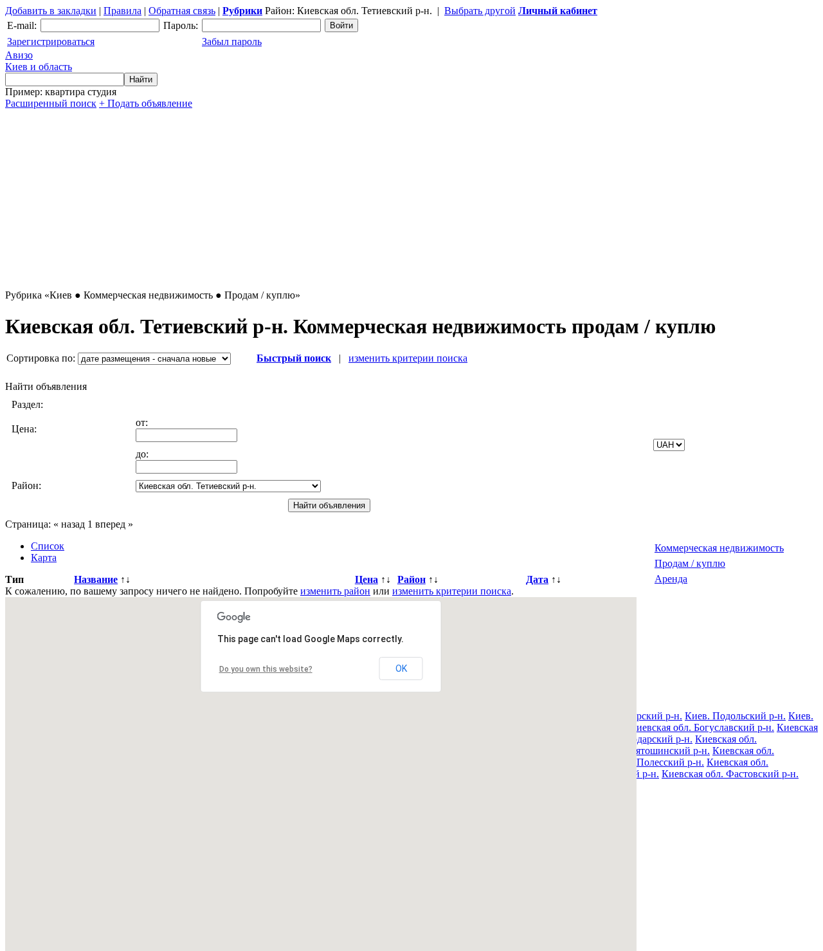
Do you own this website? (265, 669)
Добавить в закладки (50, 10)
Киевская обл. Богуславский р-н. (701, 727)
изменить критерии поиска (407, 358)
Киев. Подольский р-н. (735, 715)
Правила (122, 10)
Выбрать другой (480, 10)
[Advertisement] (391, 199)
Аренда (671, 578)
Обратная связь (182, 10)
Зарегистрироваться (51, 41)
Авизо (38, 61)
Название (96, 579)
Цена (366, 579)
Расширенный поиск (50, 103)
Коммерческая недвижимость (719, 547)
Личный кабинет (557, 10)
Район (411, 579)
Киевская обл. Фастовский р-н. (730, 773)
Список (47, 545)
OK (401, 668)
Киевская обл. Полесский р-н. (638, 762)
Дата (537, 579)
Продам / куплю (690, 563)
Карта (44, 557)
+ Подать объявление (145, 103)
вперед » (114, 524)
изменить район (335, 591)
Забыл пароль (232, 41)
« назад (69, 524)
